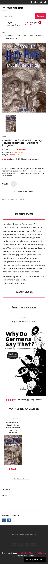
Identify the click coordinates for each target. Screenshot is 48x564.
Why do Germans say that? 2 (24, 321)
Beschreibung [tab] (24, 213)
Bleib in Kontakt (10, 515)
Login (9, 22)
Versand (35, 159)
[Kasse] (45, 2)
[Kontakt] (41, 2)
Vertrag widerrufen (35, 559)
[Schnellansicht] (34, 363)
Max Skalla (24, 317)
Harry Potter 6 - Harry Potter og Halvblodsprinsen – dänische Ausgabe (13, 427)
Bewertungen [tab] (24, 292)
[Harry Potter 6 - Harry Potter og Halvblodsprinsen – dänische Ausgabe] (11, 123)
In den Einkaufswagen (25, 191)
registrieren (16, 25)
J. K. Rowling (20, 149)
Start (4, 32)
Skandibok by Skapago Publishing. (32, 553)
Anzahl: (5, 184)
